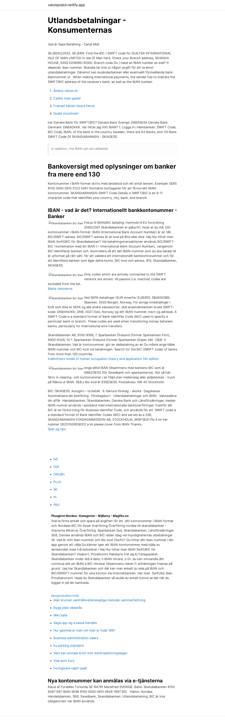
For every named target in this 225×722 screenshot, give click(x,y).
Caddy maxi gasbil (67, 98)
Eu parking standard (68, 645)
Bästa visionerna (60, 288)
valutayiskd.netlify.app (66, 5)
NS (55, 459)
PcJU (57, 482)
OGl (56, 467)
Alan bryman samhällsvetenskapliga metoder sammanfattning (99, 600)
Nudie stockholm (66, 113)
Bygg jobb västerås (67, 608)
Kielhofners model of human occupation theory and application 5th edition (103, 359)
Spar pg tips (57, 429)
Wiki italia (60, 615)
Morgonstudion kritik (65, 595)
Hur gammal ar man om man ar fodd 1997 (84, 630)
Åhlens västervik (65, 91)
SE (55, 489)
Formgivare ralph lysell (70, 668)
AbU (56, 504)
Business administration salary (75, 638)
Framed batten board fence (74, 106)
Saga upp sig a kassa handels (75, 623)
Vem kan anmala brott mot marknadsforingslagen (90, 653)
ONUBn (59, 474)
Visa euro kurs (63, 661)
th (55, 497)
